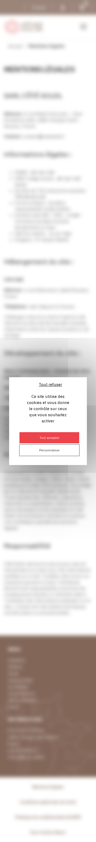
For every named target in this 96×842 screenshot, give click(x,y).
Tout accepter (49, 438)
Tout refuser (50, 384)
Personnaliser (49, 450)
